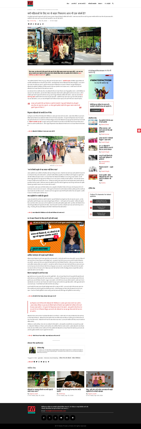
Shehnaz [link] (62, 394)
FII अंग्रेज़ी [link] (107, 3)
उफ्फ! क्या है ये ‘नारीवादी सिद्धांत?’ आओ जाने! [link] (106, 139)
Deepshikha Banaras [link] (104, 162)
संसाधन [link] (100, 3)
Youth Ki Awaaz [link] (40, 63)
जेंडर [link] (34, 9)
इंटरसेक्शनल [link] (30, 9)
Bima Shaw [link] (105, 124)
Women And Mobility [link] (51, 358)
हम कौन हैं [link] (74, 3)
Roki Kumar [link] (105, 134)
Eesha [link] (103, 183)
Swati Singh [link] (105, 142)
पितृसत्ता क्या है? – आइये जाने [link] (106, 168)
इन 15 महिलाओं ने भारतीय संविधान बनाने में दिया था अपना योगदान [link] (106, 147)
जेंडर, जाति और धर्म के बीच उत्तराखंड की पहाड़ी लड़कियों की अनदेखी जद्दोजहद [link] (99, 390)
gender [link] (40, 358)
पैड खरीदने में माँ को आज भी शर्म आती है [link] (106, 121)
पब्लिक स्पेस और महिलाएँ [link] (65, 358)
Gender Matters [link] (58, 165)
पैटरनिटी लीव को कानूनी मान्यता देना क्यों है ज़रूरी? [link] (69, 390)
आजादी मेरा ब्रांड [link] (67, 80)
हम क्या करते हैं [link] (82, 3)
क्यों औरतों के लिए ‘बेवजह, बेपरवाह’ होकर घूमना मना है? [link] (44, 296)
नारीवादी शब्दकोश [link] (92, 3)
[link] (139, 131)
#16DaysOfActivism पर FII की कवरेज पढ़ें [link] (99, 72)
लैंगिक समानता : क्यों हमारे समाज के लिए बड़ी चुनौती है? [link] (105, 130)
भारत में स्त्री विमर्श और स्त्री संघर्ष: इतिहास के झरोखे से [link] (105, 157)
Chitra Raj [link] (33, 21)
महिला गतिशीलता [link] (76, 358)
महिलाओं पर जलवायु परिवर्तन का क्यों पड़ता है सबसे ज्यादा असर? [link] (40, 390)
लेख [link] (68, 3)
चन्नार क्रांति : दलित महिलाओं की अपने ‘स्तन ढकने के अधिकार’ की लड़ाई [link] (106, 177)
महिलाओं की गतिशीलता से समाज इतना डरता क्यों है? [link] (43, 131)
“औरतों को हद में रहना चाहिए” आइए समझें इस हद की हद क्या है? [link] (46, 335)
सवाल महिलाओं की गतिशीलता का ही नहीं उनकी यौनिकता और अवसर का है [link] (48, 212)
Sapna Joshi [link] (34, 394)
